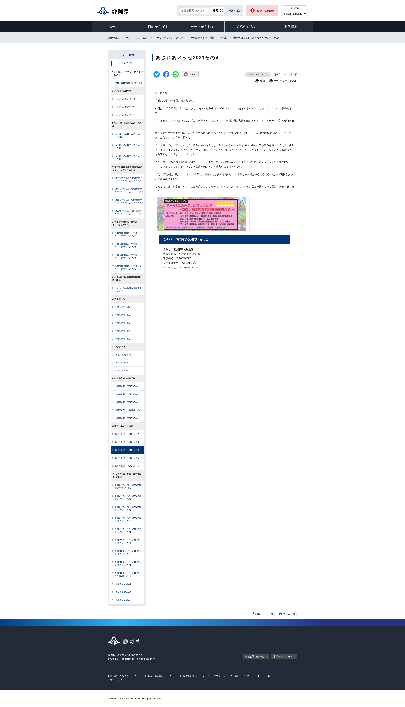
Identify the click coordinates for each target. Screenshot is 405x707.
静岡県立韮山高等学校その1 (127, 386)
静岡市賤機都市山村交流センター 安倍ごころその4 (128, 267)
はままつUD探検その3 (125, 115)
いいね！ (193, 74)
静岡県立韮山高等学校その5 (127, 418)
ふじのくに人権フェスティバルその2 (128, 146)
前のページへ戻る (265, 613)
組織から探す (247, 26)
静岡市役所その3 (122, 323)
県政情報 (291, 26)
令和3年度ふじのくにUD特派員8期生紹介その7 (128, 552)
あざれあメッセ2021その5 (127, 458)
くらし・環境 (140, 37)
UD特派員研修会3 (123, 600)
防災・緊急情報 (265, 10)
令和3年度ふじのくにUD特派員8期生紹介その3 (128, 508)
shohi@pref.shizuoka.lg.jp (182, 267)
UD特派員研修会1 (123, 584)
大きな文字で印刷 (285, 80)
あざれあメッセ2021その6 (127, 466)
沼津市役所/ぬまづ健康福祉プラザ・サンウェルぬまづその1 (129, 179)
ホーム (114, 26)
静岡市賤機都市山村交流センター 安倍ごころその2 (128, 245)
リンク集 (265, 676)
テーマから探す (202, 26)
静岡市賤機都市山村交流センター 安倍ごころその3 (128, 256)
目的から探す (158, 26)
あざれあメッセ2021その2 (127, 434)
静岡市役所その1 (122, 307)
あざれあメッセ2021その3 (127, 442)
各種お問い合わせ (254, 656)
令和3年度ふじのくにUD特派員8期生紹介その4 (128, 519)
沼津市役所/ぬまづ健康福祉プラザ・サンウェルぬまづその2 (129, 190)
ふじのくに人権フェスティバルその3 (128, 157)
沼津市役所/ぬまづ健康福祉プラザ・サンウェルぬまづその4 (129, 212)
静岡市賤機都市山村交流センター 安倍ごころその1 (128, 234)
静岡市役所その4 (122, 331)
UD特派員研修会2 (123, 592)
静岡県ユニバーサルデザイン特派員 (195, 37)
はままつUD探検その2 (125, 107)
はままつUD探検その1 (125, 99)
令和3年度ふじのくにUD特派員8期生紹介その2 (128, 497)
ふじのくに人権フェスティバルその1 (128, 135)
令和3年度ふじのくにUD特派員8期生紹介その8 (128, 563)
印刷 (262, 81)
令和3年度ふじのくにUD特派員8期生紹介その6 (128, 541)
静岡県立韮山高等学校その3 (127, 402)
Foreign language (293, 13)
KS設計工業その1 (123, 355)
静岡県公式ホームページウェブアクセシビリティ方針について (216, 676)
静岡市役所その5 (122, 339)
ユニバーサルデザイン (162, 37)
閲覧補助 (294, 7)
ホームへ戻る (290, 613)
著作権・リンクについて (123, 676)
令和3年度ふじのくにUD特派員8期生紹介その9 (128, 574)
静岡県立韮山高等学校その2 (127, 394)
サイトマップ (117, 679)
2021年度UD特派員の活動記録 (233, 37)
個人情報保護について (159, 676)
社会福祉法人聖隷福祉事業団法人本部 (128, 289)
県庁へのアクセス (282, 656)
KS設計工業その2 (123, 362)
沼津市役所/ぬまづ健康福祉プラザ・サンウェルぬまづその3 (129, 201)
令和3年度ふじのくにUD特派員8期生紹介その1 (128, 486)
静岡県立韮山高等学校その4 (127, 410)
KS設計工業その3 (123, 370)
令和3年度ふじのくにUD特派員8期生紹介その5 (128, 530)
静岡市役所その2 (122, 315)
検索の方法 (235, 10)
